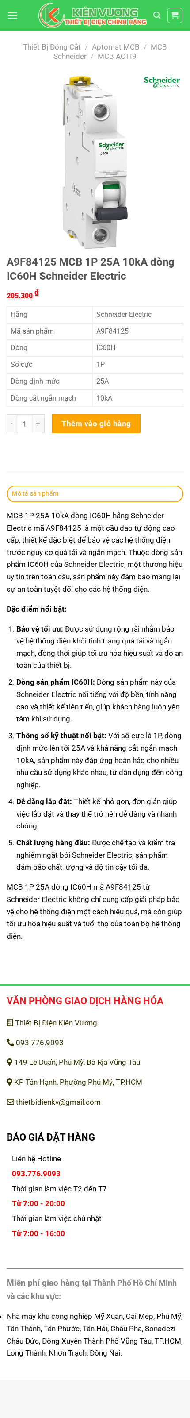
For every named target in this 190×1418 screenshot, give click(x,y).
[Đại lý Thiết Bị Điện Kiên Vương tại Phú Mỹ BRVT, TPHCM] (92, 16)
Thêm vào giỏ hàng (96, 423)
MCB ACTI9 (117, 56)
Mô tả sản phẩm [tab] (35, 493)
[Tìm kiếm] (156, 15)
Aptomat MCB (116, 46)
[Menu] (12, 15)
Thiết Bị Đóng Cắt (52, 46)
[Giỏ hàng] (175, 15)
